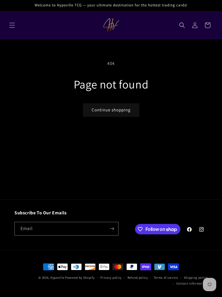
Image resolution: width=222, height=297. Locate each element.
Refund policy (137, 278)
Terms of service (166, 278)
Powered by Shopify (80, 278)
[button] (12, 25)
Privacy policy (111, 278)
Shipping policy (196, 278)
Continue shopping (111, 110)
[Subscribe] (112, 229)
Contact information (192, 283)
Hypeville (57, 278)
